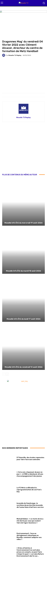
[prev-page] (3, 374)
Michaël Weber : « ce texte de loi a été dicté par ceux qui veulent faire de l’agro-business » (30, 521)
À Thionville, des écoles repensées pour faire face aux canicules (30, 458)
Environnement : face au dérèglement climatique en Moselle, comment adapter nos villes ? (29, 536)
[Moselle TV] (23, 3)
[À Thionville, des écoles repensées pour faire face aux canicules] (8, 458)
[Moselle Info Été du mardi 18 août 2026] (23, 250)
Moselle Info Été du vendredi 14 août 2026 (23, 367)
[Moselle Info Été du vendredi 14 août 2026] (23, 346)
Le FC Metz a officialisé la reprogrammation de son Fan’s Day (29, 490)
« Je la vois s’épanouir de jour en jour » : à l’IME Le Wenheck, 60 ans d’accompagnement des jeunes (30, 474)
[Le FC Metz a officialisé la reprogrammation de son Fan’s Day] (8, 489)
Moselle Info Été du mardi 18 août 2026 (23, 271)
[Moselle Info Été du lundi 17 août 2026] (23, 298)
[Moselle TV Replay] (4, 55)
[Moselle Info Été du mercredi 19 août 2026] (23, 202)
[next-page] (7, 374)
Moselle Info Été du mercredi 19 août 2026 (23, 223)
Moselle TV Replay (14, 55)
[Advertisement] (23, 149)
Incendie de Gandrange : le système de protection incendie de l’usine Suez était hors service (30, 505)
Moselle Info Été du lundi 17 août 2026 (23, 319)
